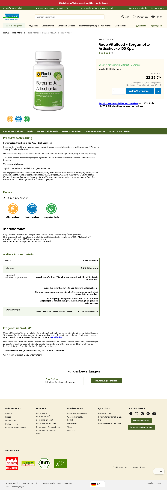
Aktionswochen (104, 413)
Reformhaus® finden (138, 8)
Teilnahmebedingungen (15, 487)
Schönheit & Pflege (66, 25)
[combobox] (70, 16)
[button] (105, 53)
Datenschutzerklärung (31, 483)
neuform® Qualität (14, 8)
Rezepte (142, 25)
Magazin (158, 25)
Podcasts (71, 430)
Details (30, 131)
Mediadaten (10, 420)
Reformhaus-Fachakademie (48, 427)
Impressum (68, 483)
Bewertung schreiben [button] (106, 380)
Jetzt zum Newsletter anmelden (118, 103)
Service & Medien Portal (15, 427)
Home (6, 33)
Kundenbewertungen (95, 131)
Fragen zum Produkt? (72, 131)
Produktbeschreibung (13, 131)
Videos (70, 427)
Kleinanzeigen (11, 424)
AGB (59, 483)
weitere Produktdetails (47, 131)
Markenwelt (120, 25)
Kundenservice (157, 8)
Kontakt (8, 413)
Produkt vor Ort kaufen (119, 131)
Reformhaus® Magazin (77, 413)
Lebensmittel (48, 25)
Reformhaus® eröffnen (46, 423)
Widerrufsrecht (49, 483)
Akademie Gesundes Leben (110, 423)
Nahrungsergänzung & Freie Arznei (95, 25)
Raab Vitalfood (18, 33)
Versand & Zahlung (13, 483)
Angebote (33, 25)
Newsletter (72, 423)
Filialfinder (56, 337)
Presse (8, 417)
